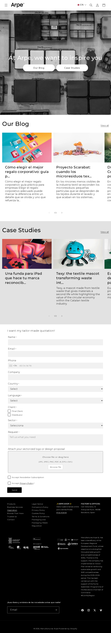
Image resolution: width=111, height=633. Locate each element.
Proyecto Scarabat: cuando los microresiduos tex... (74, 171)
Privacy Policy (26, 483)
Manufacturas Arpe (49, 628)
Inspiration (12, 510)
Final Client (17, 411)
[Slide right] (62, 213)
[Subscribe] (56, 609)
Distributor (17, 415)
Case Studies (72, 67)
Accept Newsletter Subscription (28, 477)
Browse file (55, 467)
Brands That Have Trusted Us (15, 515)
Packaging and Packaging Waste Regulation (40, 522)
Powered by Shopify (68, 628)
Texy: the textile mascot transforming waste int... (77, 278)
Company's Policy (40, 507)
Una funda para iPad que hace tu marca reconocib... (23, 278)
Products (11, 504)
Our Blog (38, 67)
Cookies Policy (38, 513)
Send (14, 490)
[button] (6, 5)
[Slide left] (49, 213)
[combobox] (13, 365)
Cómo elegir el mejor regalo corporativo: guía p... (27, 171)
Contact (11, 519)
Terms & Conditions (40, 516)
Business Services (15, 507)
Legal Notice (37, 504)
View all (105, 125)
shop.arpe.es (61, 512)
